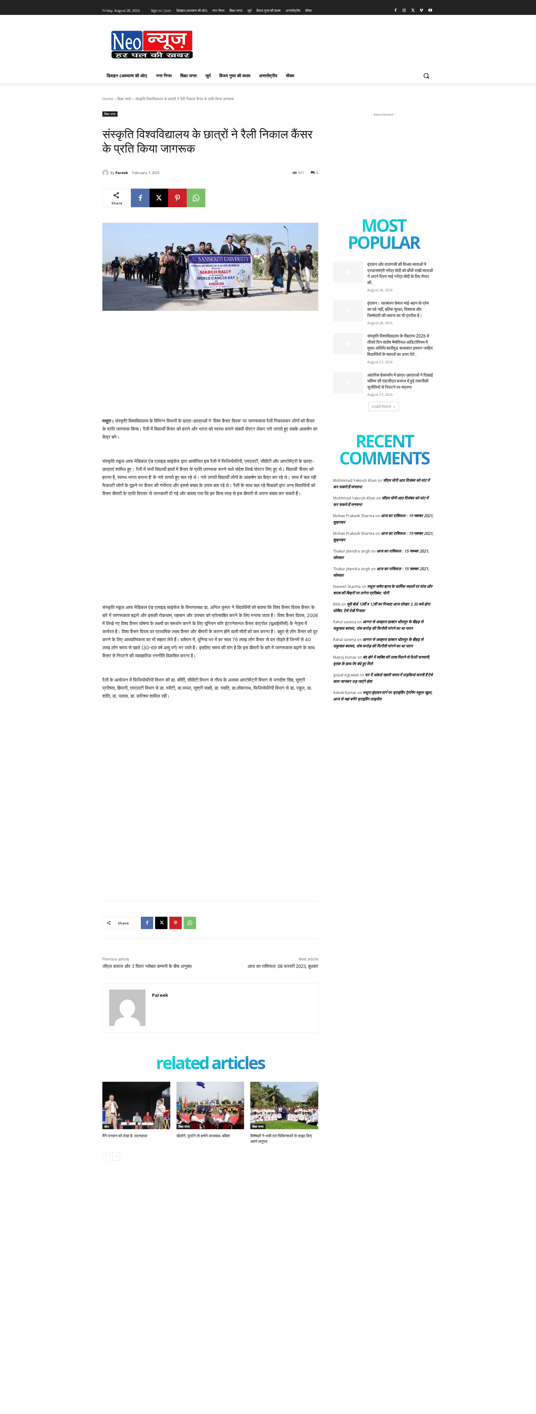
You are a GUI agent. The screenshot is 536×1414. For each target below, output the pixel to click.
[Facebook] (395, 10)
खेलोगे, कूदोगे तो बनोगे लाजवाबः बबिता (203, 1136)
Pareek (121, 172)
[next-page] (116, 1156)
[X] (413, 10)
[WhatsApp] (196, 198)
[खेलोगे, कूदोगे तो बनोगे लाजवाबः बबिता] (210, 1105)
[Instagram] (404, 10)
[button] (426, 75)
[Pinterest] (177, 198)
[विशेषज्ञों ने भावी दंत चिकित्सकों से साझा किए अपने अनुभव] (284, 1105)
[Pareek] (106, 173)
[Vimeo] (421, 10)
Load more (381, 406)
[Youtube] (430, 10)
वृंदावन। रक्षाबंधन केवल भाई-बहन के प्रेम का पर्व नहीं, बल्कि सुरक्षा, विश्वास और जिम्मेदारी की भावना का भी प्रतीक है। (398, 309)
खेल (106, 1126)
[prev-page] (106, 1156)
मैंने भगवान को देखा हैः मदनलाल (124, 1136)
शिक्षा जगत (124, 98)
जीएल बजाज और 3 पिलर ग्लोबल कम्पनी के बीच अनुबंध (147, 966)
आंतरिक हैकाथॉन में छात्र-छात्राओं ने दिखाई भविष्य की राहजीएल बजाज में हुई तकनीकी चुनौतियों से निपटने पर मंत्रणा (400, 381)
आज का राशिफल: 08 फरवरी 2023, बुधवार (283, 966)
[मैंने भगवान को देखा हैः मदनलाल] (136, 1105)
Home (107, 98)
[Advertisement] (314, 44)
